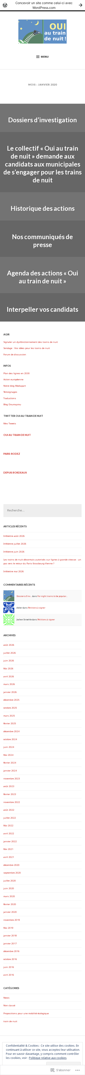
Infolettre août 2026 (14, 536)
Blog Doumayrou (12, 404)
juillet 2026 (9, 652)
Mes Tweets (9, 423)
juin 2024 (8, 747)
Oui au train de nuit (17, 434)
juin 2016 (8, 967)
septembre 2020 (12, 872)
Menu (45, 56)
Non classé (9, 1005)
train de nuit (10, 1021)
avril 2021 (8, 857)
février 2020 (9, 904)
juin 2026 (8, 660)
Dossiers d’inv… (24, 596)
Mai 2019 (8, 927)
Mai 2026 (8, 668)
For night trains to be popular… (52, 596)
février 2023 (9, 794)
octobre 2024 (10, 739)
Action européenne (13, 379)
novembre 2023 (11, 778)
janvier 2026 (10, 692)
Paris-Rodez (11, 453)
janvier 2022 (10, 841)
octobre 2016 (10, 959)
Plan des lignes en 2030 (16, 373)
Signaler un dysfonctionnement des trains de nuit (30, 342)
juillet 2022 (9, 817)
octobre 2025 (10, 707)
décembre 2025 (11, 699)
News (6, 997)
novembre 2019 (11, 919)
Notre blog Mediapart (14, 385)
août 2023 (8, 786)
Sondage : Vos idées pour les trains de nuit (26, 348)
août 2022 (8, 809)
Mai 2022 (8, 825)
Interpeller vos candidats (42, 309)
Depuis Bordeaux (15, 472)
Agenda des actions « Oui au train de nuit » (42, 277)
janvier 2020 (10, 912)
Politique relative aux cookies (48, 1058)
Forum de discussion (14, 354)
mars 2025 (9, 715)
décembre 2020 (11, 865)
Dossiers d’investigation (42, 120)
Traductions (9, 398)
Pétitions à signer (36, 607)
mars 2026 (9, 684)
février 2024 (9, 762)
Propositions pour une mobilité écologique (26, 1013)
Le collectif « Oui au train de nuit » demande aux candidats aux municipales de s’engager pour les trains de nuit (42, 164)
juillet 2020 (9, 880)
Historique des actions (43, 208)
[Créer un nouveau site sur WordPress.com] (42, 5)
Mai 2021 (8, 849)
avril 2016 (8, 974)
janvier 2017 (10, 943)
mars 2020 (9, 896)
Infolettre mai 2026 (13, 571)
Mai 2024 (8, 754)
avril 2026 (8, 676)
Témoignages (10, 391)
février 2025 (9, 723)
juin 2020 (8, 888)
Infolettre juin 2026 (13, 551)
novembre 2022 (11, 802)
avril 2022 (8, 833)
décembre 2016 (11, 951)
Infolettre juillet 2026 (14, 543)
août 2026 (8, 644)
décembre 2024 (11, 731)
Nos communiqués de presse (42, 240)
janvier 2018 (10, 935)
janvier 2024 (10, 770)
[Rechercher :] (42, 510)
